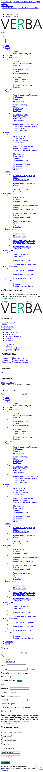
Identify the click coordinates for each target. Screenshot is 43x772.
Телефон (5, 692)
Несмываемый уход (21, 180)
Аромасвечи (18, 257)
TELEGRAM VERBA (8, 323)
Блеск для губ (18, 197)
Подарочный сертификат (23, 286)
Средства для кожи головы (24, 184)
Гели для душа (19, 136)
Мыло (15, 170)
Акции (7, 48)
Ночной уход (18, 109)
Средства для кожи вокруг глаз (25, 125)
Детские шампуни (20, 235)
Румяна (16, 215)
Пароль (4, 669)
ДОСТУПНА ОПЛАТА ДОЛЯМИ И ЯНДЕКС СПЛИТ (20, 8)
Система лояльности (13, 336)
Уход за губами (19, 128)
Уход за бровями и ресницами (25, 127)
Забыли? (31, 669)
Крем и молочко (19, 237)
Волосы (8, 172)
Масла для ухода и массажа (24, 241)
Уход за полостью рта (21, 130)
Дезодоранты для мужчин (23, 270)
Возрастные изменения (22, 63)
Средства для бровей (21, 217)
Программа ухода (12, 58)
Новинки (8, 89)
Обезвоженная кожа (21, 73)
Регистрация (10, 662)
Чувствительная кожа (22, 79)
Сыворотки (17, 119)
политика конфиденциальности (15, 722)
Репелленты (18, 156)
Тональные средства (21, 221)
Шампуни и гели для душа (23, 278)
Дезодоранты (18, 138)
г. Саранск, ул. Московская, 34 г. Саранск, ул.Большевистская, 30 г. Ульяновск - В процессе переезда (14, 360)
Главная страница (8, 298)
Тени (15, 223)
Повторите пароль (8, 704)
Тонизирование (19, 121)
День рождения (7, 752)
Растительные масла (21, 260)
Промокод (5, 744)
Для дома (9, 251)
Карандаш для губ (20, 201)
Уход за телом (18, 142)
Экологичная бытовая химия (24, 264)
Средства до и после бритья (24, 274)
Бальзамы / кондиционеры (24, 176)
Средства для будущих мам (24, 243)
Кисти (15, 207)
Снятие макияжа (20, 117)
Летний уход (18, 71)
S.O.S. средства (19, 97)
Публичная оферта (12, 350)
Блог (7, 46)
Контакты (9, 334)
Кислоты (16, 87)
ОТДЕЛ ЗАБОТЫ (11, 14)
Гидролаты (17, 99)
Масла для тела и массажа (23, 146)
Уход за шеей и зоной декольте (25, 95)
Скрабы (16, 158)
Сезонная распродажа (22, 54)
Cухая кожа (17, 77)
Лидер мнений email (8, 740)
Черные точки (18, 81)
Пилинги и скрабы (20, 115)
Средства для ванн (20, 160)
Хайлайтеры (18, 227)
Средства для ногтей (21, 164)
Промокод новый (7, 748)
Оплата (8, 338)
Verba (3, 32)
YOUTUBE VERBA (7, 327)
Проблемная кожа (20, 69)
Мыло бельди (18, 154)
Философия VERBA (12, 332)
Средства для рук (20, 168)
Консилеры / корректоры (23, 209)
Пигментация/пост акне (22, 85)
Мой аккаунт (10, 344)
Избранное (9, 346)
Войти (7, 644)
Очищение (17, 111)
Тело (7, 132)
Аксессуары (18, 233)
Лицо (7, 91)
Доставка (9, 340)
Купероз (16, 65)
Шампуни (17, 192)
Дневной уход (18, 101)
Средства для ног (20, 166)
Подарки (8, 280)
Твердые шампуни (20, 190)
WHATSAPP (5, 372)
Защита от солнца (20, 105)
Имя (3, 685)
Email (3, 665)
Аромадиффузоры (20, 255)
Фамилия (5, 688)
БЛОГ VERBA (6, 329)
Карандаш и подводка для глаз (25, 205)
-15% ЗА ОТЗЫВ (7, 6)
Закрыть (4, 770)
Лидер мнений (6, 736)
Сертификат (9, 56)
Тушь (15, 225)
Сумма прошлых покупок (11, 732)
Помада (16, 199)
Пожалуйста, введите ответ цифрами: (15, 673)
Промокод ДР (6, 757)
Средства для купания (22, 247)
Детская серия (10, 229)
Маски (15, 107)
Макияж (8, 194)
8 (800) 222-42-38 (11, 16)
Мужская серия (11, 266)
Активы (16, 62)
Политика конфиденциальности (17, 348)
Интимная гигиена (20, 140)
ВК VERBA (4, 325)
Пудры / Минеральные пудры (25, 213)
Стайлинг (17, 186)
